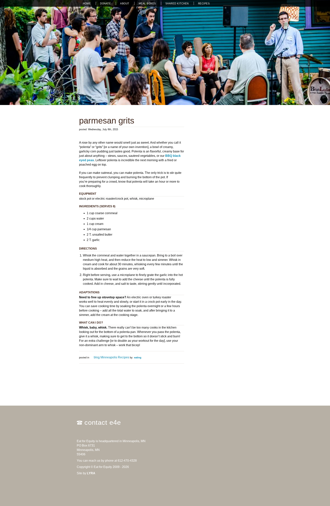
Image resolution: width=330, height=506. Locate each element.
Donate (105, 3)
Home (87, 3)
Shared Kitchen (177, 3)
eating (137, 357)
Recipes (204, 3)
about (124, 3)
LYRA (91, 473)
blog (97, 357)
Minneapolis (108, 357)
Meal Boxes (147, 3)
